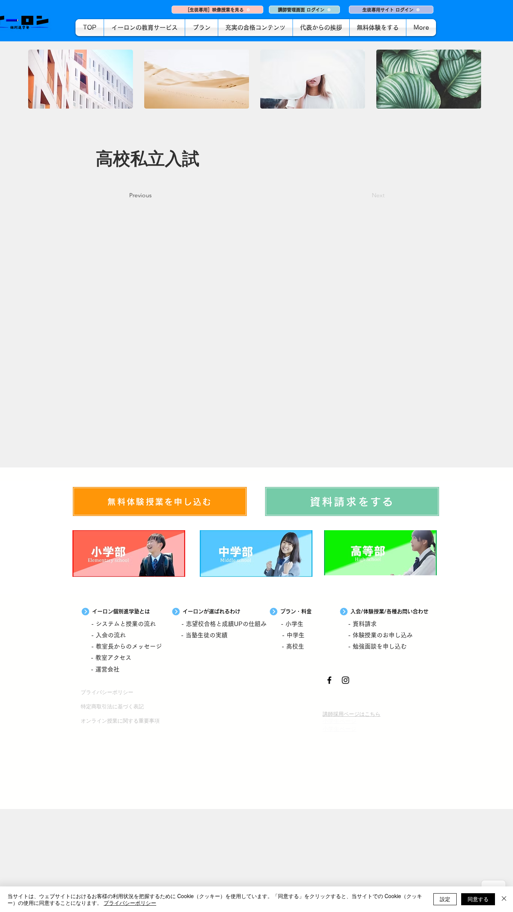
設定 (445, 899)
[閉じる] (503, 899)
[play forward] (475, 79)
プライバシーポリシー (130, 902)
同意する (478, 899)
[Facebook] (329, 680)
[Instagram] (345, 680)
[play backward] (37, 79)
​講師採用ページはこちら (351, 713)
